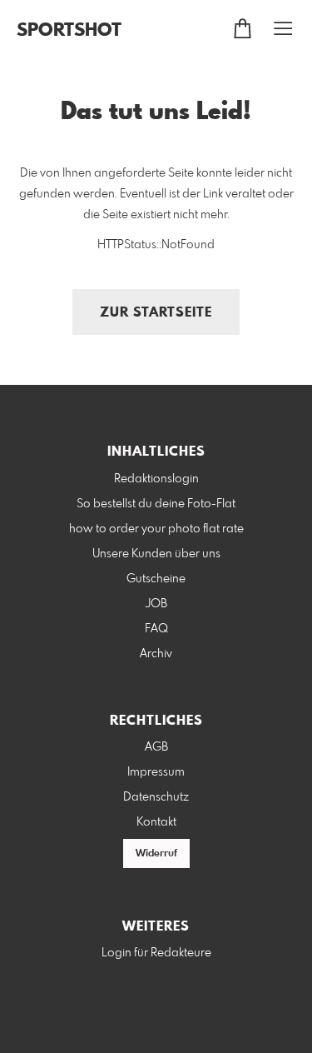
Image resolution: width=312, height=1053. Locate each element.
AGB (156, 747)
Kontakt (156, 822)
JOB (156, 604)
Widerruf (156, 854)
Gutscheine (156, 579)
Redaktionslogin (156, 479)
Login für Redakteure (156, 953)
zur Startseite (156, 313)
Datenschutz (156, 797)
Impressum (156, 772)
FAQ (156, 629)
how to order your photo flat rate (156, 529)
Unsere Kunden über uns (156, 554)
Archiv (156, 654)
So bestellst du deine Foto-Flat (156, 504)
